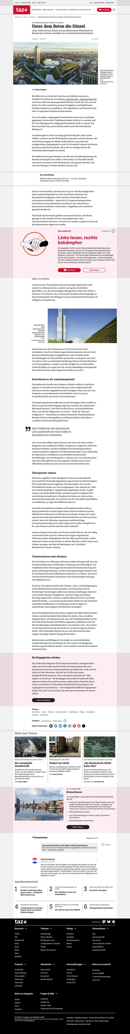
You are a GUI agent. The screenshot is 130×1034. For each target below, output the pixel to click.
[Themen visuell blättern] (94, 9)
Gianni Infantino (47, 937)
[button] (114, 10)
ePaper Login (46, 1005)
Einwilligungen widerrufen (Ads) (78, 1024)
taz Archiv (96, 980)
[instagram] (113, 923)
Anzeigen (18, 1009)
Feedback (44, 999)
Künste (32, 17)
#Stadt (44, 712)
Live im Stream (72, 976)
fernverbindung (20, 973)
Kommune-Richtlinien (97, 1018)
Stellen (69, 943)
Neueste (89, 838)
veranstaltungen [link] (25, 3)
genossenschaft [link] (99, 3)
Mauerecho (19, 979)
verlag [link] (17, 3)
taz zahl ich (96, 940)
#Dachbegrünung (61, 712)
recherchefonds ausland (101, 943)
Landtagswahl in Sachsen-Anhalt (51, 945)
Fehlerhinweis (57, 721)
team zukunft (45, 970)
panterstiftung (97, 947)
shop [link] (33, 3)
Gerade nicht (106, 231)
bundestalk (19, 970)
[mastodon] (104, 923)
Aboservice (45, 1002)
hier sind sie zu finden (56, 850)
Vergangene (71, 979)
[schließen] (113, 231)
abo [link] (91, 3)
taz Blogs (95, 970)
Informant (70, 1021)
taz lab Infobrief (47, 979)
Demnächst (71, 970)
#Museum (35, 715)
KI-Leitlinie (110, 1018)
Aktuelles (70, 934)
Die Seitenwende (73, 940)
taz (21, 921)
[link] (37, 9)
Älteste (95, 838)
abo (93, 934)
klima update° (20, 976)
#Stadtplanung (74, 712)
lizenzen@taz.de (29, 1020)
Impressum (89, 1021)
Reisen (17, 999)
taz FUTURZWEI (98, 973)
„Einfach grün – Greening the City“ (81, 99)
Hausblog (70, 937)
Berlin (17, 950)
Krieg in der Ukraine (48, 950)
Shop (17, 1006)
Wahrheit (18, 956)
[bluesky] (108, 923)
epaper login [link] (110, 3)
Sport (17, 947)
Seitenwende (103, 1021)
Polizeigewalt (46, 934)
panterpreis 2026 (98, 950)
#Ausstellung (90, 712)
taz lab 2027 (71, 982)
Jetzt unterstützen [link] (43, 700)
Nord (16, 953)
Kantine (18, 1003)
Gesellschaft (19, 940)
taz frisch (44, 973)
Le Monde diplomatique (101, 977)
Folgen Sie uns (96, 922)
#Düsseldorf (44, 715)
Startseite (18, 17)
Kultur (25, 17)
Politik (17, 934)
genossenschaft (98, 937)
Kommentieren (46, 721)
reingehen (18, 986)
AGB (96, 1021)
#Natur (82, 712)
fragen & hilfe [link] (41, 3)
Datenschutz (80, 1021)
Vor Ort (69, 973)
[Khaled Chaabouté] (35, 860)
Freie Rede (19, 982)
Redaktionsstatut (81, 1018)
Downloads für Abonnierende (52, 1009)
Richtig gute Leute (48, 940)
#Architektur (36, 712)
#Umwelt (51, 712)
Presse (69, 947)
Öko (16, 937)
